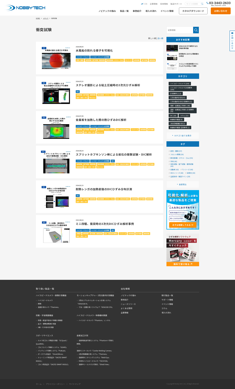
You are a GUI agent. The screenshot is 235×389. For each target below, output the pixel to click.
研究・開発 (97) (176, 151)
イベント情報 (167, 11)
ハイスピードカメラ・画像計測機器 (51, 295)
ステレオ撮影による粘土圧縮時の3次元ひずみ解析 (108, 85)
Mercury (92, 98)
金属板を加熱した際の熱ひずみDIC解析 (101, 120)
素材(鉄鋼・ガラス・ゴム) (115, 60)
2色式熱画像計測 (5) (177, 123)
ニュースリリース (128, 304)
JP (142, 3)
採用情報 (164, 3)
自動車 (79, 234)
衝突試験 (152, 60)
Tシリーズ (135, 129)
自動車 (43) (174, 170)
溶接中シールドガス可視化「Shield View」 (94, 364)
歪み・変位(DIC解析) (122, 95)
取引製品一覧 (167, 295)
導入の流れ (151, 11)
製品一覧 (124, 11)
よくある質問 (126, 308)
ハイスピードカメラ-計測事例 (100, 57)
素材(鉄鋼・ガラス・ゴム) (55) (181, 158)
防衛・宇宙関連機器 (44, 315)
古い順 (160, 38)
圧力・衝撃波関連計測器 (47, 324)
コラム (164, 308)
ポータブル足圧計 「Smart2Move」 (51, 354)
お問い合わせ (220, 11)
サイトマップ (75, 384)
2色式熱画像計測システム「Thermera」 (93, 354)
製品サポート (176, 3)
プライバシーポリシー (55, 384)
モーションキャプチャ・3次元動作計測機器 (95, 295)
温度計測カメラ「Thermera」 (49, 307)
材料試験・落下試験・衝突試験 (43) (181, 165)
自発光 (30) (191, 173)
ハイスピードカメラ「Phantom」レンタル (94, 320)
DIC (78, 92)
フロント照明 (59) (177, 154)
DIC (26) (173, 115)
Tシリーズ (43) (187, 170)
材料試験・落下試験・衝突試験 (95, 60)
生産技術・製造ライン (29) (180, 176)
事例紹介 (137, 11)
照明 (39, 304)
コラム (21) (184, 115)
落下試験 (144, 60)
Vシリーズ (128, 60)
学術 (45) (173, 161)
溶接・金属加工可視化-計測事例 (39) (182, 110)
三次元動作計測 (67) (177, 97)
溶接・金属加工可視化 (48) (180, 105)
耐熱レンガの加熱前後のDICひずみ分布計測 (104, 189)
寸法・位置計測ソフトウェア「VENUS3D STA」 (96, 307)
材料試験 (136, 60)
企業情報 (153, 3)
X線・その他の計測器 (46, 327)
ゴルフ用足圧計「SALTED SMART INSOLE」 (53, 364)
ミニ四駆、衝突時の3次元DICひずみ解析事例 (105, 224)
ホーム (39, 384)
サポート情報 (167, 299)
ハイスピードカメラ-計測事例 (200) (181, 88)
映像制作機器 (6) (176, 119)
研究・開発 (80, 60)
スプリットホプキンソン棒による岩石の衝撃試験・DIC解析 (114, 154)
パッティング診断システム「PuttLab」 (52, 350)
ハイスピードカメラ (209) (179, 83)
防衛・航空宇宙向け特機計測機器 (50, 320)
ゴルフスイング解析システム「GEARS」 (53, 347)
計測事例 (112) (175, 93)
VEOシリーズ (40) (176, 173)
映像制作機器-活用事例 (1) (180, 127)
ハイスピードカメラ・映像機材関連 (92, 315)
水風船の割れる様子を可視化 (94, 50)
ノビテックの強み (107, 11)
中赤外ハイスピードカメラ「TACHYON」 (94, 361)
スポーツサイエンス (44, 335)
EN (146, 3)
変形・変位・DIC (82, 98)
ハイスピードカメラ (83, 57)
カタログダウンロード (193, 11)
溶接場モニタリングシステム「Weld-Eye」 (94, 357)
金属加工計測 (82, 335)
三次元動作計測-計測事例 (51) (181, 101)
